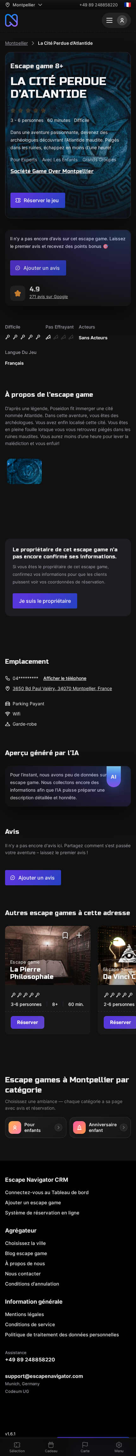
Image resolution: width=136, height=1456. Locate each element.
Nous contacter (23, 1274)
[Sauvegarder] (65, 935)
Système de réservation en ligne (42, 1213)
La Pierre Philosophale (31, 973)
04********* (25, 678)
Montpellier (16, 43)
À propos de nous (25, 1263)
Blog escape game (26, 1253)
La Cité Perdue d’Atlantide (65, 43)
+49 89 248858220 (98, 4)
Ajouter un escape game (33, 1203)
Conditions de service (30, 1324)
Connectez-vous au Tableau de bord (47, 1192)
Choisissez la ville (25, 1243)
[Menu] (116, 20)
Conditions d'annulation (32, 1284)
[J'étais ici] (79, 935)
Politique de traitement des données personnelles (62, 1335)
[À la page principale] (11, 20)
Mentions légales (24, 1314)
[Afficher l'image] (24, 471)
